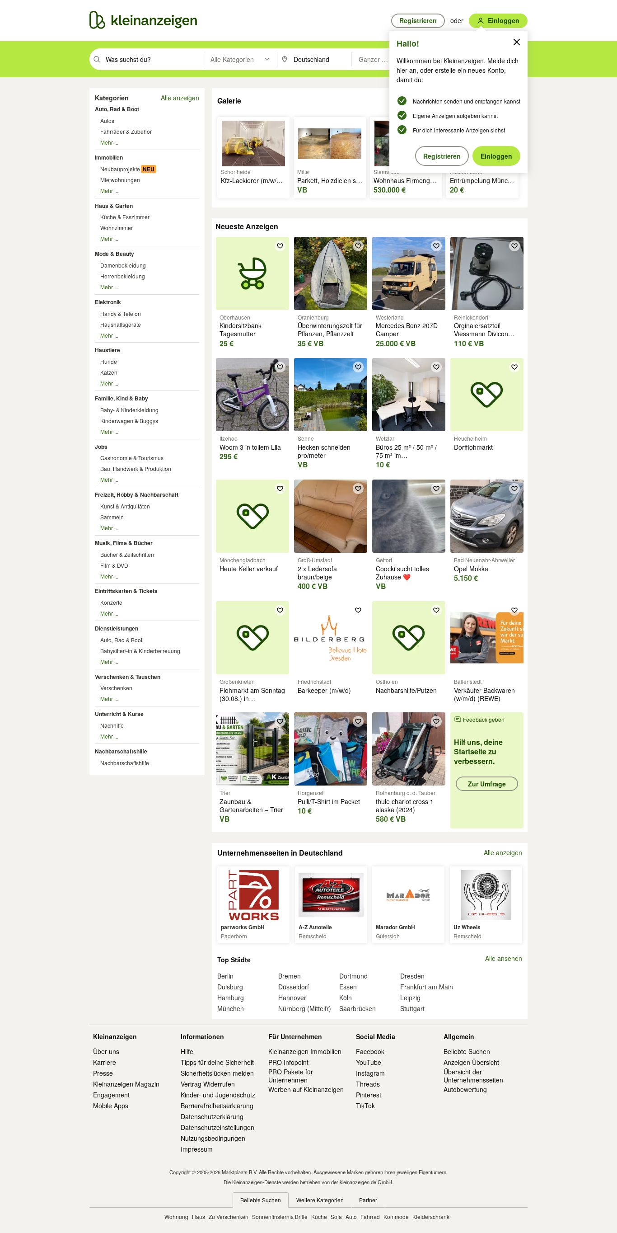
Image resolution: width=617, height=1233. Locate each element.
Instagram (370, 1073)
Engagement (111, 1094)
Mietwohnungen (120, 180)
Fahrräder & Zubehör (126, 131)
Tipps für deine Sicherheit (217, 1062)
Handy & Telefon (120, 313)
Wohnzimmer (116, 227)
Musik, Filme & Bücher (124, 543)
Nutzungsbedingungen (213, 1138)
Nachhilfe (112, 725)
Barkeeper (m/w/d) (324, 690)
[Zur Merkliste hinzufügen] (280, 245)
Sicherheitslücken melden (217, 1073)
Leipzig (410, 997)
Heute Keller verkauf (249, 568)
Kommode (396, 1216)
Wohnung (176, 1216)
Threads (368, 1083)
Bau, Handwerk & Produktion (135, 468)
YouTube (368, 1062)
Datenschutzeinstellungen (217, 1127)
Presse (103, 1073)
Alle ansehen (503, 958)
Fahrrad (370, 1216)
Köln (345, 997)
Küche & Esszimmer (125, 217)
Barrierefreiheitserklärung (217, 1105)
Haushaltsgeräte (120, 324)
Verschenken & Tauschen (127, 677)
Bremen (289, 975)
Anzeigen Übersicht (471, 1062)
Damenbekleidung (123, 265)
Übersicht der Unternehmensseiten (473, 1076)
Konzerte (111, 602)
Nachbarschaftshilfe (121, 751)
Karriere (104, 1062)
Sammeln (112, 517)
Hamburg (230, 997)
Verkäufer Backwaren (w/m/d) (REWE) (484, 694)
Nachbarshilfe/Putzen (406, 690)
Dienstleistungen (116, 628)
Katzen (108, 372)
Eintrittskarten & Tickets (126, 591)
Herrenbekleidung (122, 276)
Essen (348, 986)
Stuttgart (412, 1008)
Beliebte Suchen (467, 1051)
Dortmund (353, 975)
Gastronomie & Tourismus (132, 457)
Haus (198, 1216)
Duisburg (230, 986)
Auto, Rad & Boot (117, 109)
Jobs (101, 446)
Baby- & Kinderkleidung (129, 410)
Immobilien (109, 157)
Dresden (412, 975)
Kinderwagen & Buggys (129, 420)
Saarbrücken (357, 1008)
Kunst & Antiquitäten (125, 506)
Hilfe (187, 1051)
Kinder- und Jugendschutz (218, 1094)
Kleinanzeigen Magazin (126, 1083)
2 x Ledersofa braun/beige (317, 572)
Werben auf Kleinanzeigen (306, 1089)
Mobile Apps (110, 1105)
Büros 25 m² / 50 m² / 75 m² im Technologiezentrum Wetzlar (406, 459)
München (230, 1008)
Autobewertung (465, 1089)
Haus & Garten (114, 206)
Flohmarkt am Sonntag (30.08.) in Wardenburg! (252, 698)
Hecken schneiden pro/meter (324, 451)
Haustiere (107, 350)
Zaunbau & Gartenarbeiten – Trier (251, 805)
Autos (107, 120)
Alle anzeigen (180, 98)
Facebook (370, 1051)
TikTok (365, 1105)
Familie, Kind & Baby (121, 398)
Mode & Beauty (114, 253)
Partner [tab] (368, 1200)
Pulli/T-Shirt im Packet (329, 801)
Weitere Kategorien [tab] (320, 1200)
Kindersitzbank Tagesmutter (241, 329)
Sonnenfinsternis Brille (280, 1216)
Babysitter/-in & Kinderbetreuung (140, 650)
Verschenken (116, 688)
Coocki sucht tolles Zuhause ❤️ (402, 572)
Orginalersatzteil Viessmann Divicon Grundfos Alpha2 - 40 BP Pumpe (484, 338)
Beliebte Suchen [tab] (260, 1200)
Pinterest (368, 1094)
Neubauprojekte (120, 169)
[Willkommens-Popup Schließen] (516, 42)
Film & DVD (114, 565)
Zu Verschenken (228, 1216)
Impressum (197, 1148)
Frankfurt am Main (426, 986)
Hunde (108, 361)
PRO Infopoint (288, 1062)
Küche (319, 1216)
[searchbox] (153, 59)
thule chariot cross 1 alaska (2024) (405, 805)
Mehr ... (109, 142)
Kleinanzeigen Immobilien (304, 1051)
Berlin (225, 975)
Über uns (106, 1051)
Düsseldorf (293, 986)
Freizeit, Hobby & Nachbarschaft (136, 494)
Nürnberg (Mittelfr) (304, 1008)
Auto (351, 1216)
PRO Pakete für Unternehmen (290, 1076)
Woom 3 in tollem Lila (250, 447)
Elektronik (108, 302)
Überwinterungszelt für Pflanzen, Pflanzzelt (330, 329)
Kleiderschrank (430, 1216)
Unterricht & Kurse (119, 714)
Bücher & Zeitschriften (127, 554)
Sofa (336, 1216)
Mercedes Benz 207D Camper (407, 329)
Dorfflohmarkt (473, 447)
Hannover (292, 997)
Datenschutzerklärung (212, 1116)
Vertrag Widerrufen (208, 1083)
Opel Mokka (471, 568)
